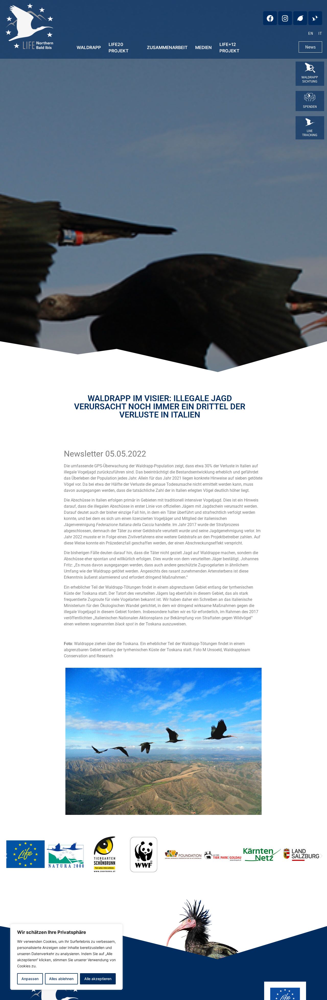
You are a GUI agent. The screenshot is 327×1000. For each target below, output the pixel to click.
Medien (203, 47)
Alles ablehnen (61, 979)
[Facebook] (270, 18)
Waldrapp (89, 47)
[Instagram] (285, 18)
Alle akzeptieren (97, 979)
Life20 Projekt (119, 48)
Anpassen (30, 979)
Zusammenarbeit (167, 47)
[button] (6, 856)
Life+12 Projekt (229, 48)
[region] (66, 957)
